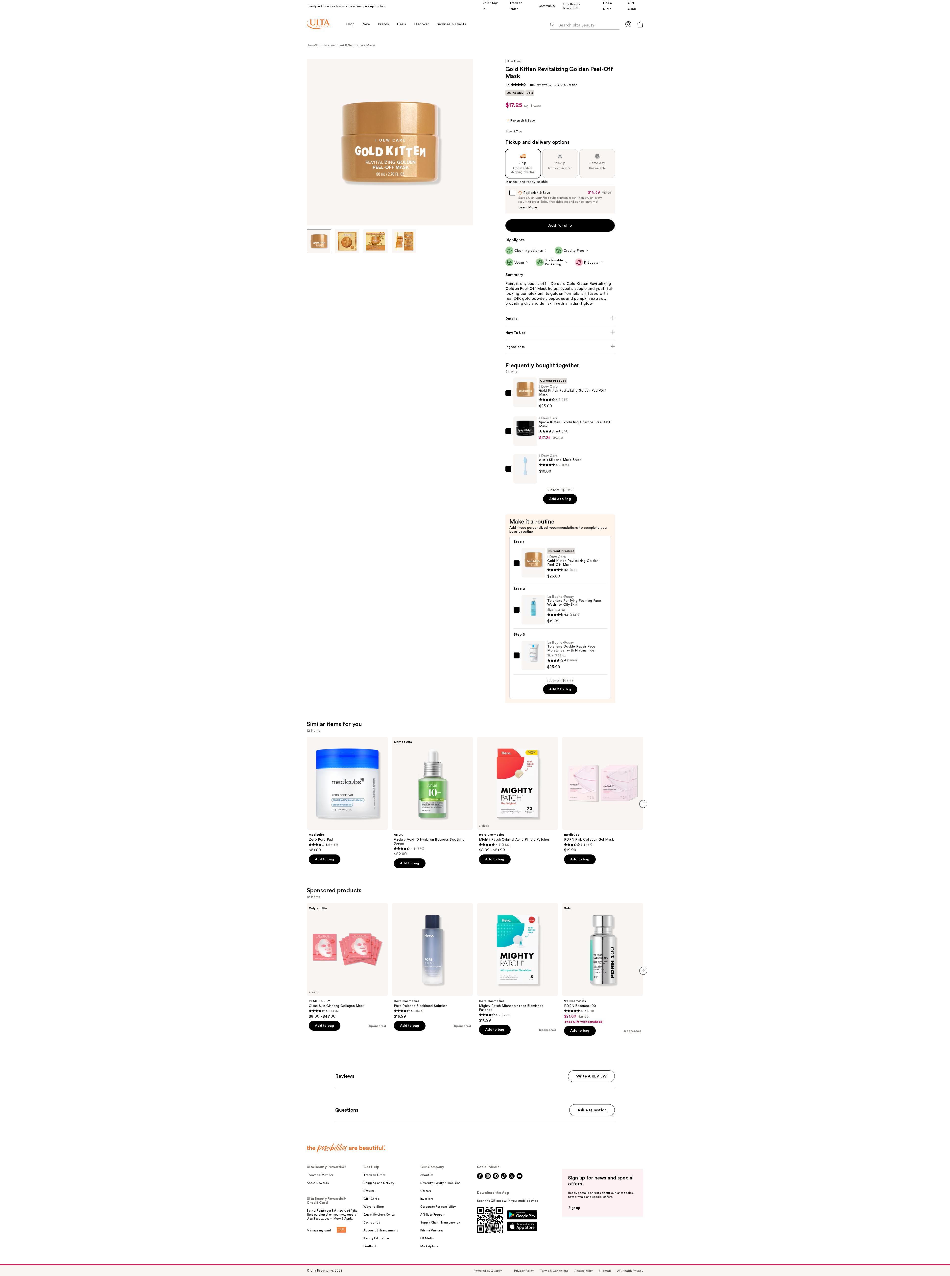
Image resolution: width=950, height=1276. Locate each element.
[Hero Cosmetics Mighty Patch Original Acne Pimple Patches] (517, 794)
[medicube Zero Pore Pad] (347, 794)
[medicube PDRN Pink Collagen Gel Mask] (602, 794)
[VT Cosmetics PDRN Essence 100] (602, 963)
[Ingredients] (560, 347)
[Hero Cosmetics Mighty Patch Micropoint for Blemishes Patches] (517, 963)
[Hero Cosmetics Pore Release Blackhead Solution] (432, 961)
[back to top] (935, 1261)
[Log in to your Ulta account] (628, 24)
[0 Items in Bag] (640, 24)
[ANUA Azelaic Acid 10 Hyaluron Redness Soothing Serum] (432, 796)
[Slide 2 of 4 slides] (347, 241)
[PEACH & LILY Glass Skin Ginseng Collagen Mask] (347, 961)
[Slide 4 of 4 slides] (404, 241)
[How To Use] (560, 333)
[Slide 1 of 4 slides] (319, 241)
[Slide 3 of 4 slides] (375, 241)
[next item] (643, 804)
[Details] (560, 319)
